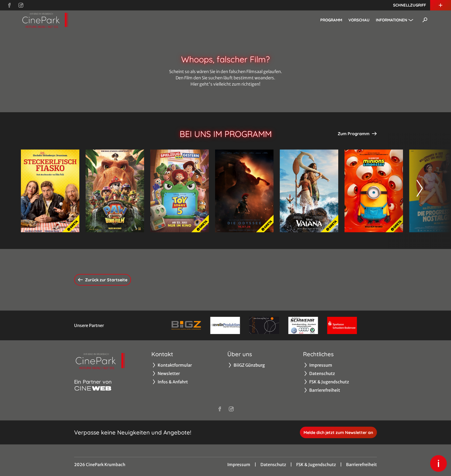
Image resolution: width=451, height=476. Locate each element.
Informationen (391, 19)
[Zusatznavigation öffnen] (440, 5)
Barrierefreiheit (361, 464)
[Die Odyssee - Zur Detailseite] (244, 191)
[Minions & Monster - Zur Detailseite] (374, 191)
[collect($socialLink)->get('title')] (9, 5)
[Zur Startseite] (57, 20)
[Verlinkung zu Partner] (186, 325)
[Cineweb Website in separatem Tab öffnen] (93, 388)
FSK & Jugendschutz (316, 464)
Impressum (238, 464)
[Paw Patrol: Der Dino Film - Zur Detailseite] (115, 191)
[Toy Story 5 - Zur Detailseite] (179, 191)
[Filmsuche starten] (425, 20)
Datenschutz (273, 464)
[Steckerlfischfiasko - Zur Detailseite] (50, 191)
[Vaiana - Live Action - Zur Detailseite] (309, 191)
